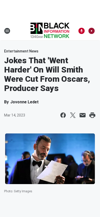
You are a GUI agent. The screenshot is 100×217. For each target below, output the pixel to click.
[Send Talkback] (81, 31)
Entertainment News (21, 51)
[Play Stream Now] (91, 31)
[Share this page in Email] (82, 115)
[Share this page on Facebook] (63, 115)
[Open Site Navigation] (7, 31)
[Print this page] (92, 115)
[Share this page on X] (72, 115)
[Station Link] (50, 31)
